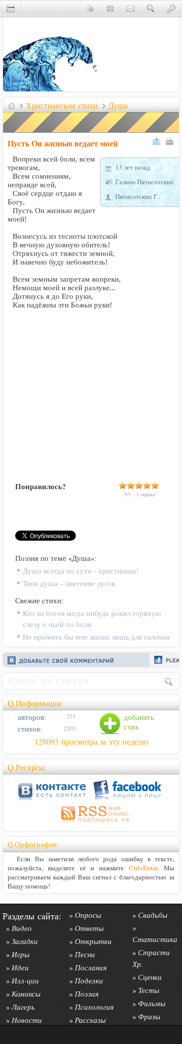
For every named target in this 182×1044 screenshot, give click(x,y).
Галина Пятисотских (144, 181)
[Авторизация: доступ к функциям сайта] (171, 8)
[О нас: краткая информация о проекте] (90, 8)
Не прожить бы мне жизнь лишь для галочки (96, 637)
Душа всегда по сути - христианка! (81, 571)
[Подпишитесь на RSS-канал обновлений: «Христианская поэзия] (91, 823)
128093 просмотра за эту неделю (91, 741)
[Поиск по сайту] (151, 8)
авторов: (31, 717)
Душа (117, 105)
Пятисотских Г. (137, 196)
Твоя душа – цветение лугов (69, 583)
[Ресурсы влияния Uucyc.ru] (12, 105)
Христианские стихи (62, 105)
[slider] (139, 485)
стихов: (29, 729)
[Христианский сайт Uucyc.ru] (53, 88)
